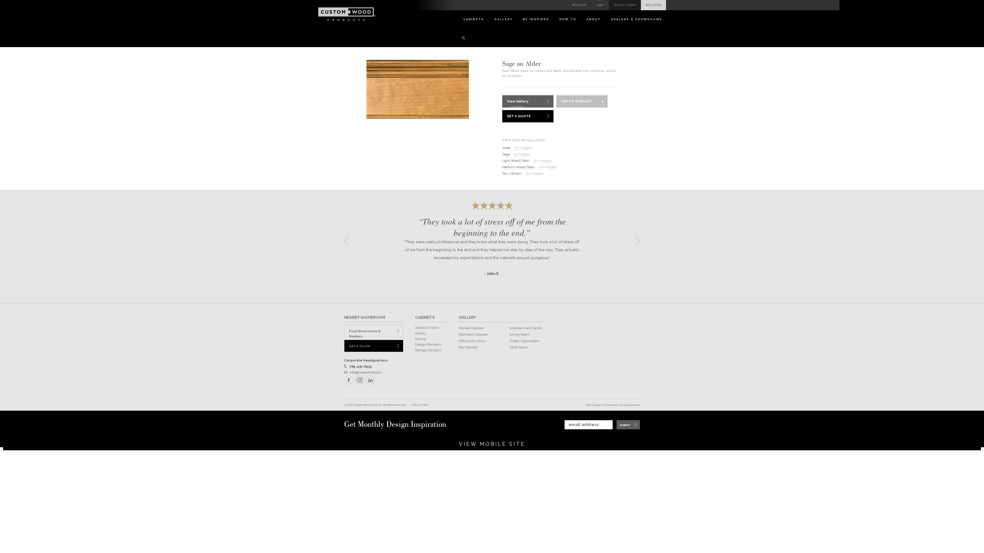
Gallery (503, 19)
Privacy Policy (420, 404)
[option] (492, 239)
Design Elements (428, 344)
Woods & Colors (427, 327)
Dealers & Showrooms (636, 19)
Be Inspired (536, 19)
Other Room (518, 347)
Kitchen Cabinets (471, 328)
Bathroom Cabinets (473, 334)
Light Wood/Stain (527, 161)
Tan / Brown (523, 173)
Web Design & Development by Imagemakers (613, 404)
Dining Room (519, 334)
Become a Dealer (625, 5)
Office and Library (472, 341)
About (594, 19)
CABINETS (425, 317)
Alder (517, 148)
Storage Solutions (428, 350)
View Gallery (517, 103)
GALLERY (467, 317)
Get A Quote (519, 116)
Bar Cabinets (468, 347)
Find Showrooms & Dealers (365, 333)
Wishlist (579, 5)
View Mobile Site (492, 444)
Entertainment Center (525, 328)
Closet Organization (524, 341)
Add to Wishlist (576, 101)
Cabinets (473, 19)
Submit (625, 425)
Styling (420, 339)
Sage (516, 154)
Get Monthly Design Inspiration (395, 424)
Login (600, 5)
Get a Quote (653, 5)
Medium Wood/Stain (529, 167)
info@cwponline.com (366, 372)
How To (568, 19)
